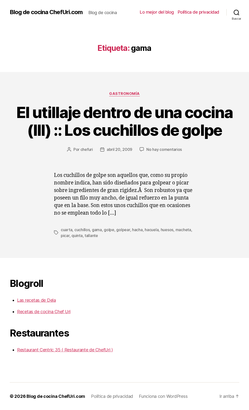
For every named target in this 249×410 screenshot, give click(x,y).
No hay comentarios (164, 149)
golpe (109, 229)
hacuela (152, 229)
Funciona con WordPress (163, 396)
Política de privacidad (198, 12)
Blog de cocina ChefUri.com (46, 12)
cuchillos (82, 229)
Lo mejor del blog (157, 12)
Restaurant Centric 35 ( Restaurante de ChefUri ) (65, 349)
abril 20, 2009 (119, 149)
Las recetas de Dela (36, 300)
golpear (123, 229)
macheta (183, 229)
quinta (76, 235)
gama (97, 229)
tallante (91, 235)
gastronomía (124, 93)
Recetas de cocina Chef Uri (44, 311)
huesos (167, 229)
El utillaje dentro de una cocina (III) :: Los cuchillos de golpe (124, 121)
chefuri (86, 149)
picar (65, 235)
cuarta (66, 229)
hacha (137, 229)
